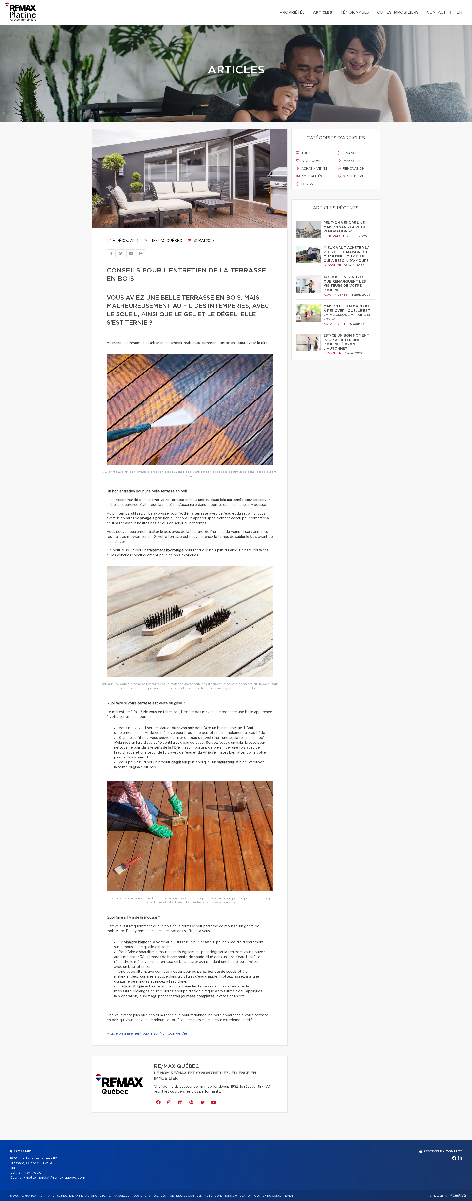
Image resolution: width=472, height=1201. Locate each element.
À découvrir (125, 241)
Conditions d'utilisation (233, 1196)
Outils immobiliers (397, 12)
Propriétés (292, 12)
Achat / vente (313, 168)
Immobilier (352, 161)
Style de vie (353, 176)
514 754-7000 (30, 1172)
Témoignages (354, 12)
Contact (436, 12)
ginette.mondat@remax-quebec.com (54, 1177)
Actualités (311, 176)
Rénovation (353, 168)
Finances (350, 153)
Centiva (458, 1195)
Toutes (307, 153)
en (459, 12)
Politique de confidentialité (190, 1196)
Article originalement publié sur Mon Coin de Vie (147, 1033)
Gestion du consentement (274, 1196)
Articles (322, 12)
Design (306, 184)
